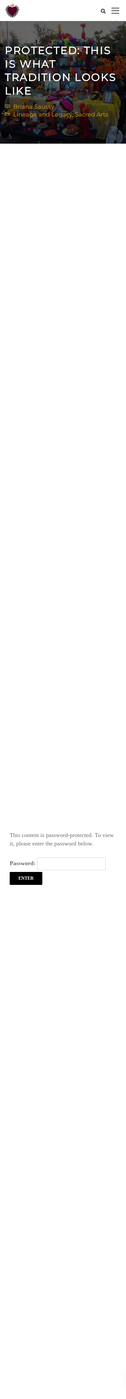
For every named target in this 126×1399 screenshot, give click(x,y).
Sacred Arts (91, 114)
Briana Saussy (33, 106)
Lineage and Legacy (42, 114)
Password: (23, 863)
